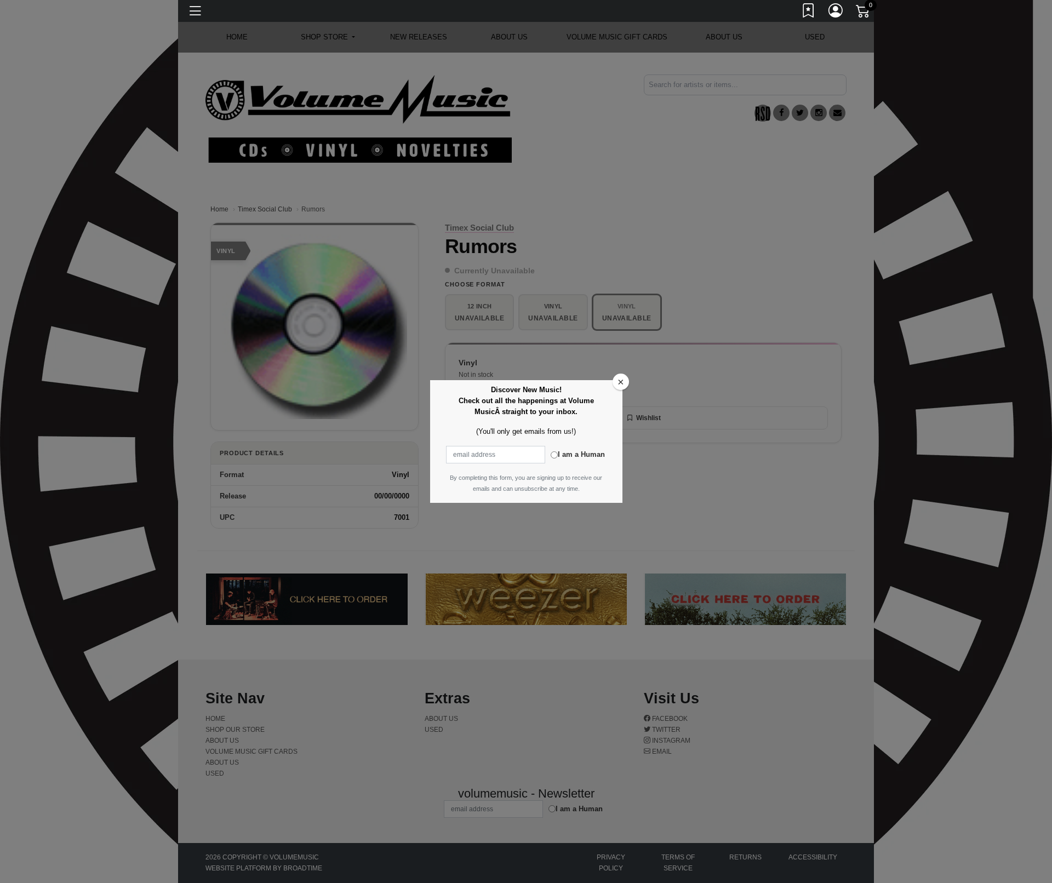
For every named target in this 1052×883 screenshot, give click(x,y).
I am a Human (581, 454)
